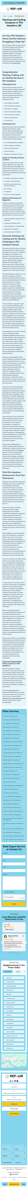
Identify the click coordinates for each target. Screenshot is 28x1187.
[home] (14, 9)
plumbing (21, 450)
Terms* (12, 892)
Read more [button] (6, 949)
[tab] (7, 971)
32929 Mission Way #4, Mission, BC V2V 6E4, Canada (14, 1093)
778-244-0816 (18, 1169)
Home (4, 16)
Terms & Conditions (12, 1177)
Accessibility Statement (21, 1177)
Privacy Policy (4, 1177)
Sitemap (14, 1179)
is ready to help (15, 63)
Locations (10, 16)
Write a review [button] (9, 929)
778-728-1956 (14, 1087)
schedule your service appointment (12, 698)
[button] (23, 1184)
